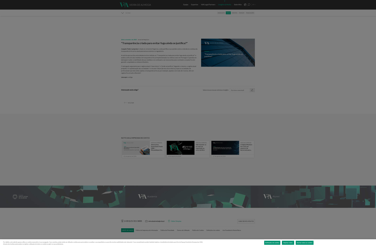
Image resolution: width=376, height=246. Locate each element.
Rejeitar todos (288, 242)
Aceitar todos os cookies (304, 242)
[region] (188, 242)
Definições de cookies (272, 242)
